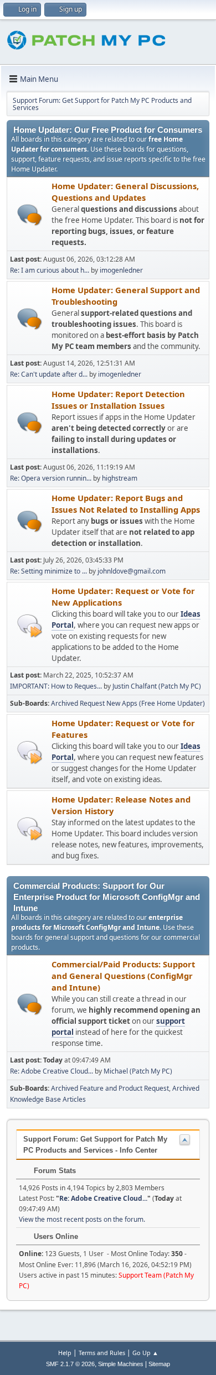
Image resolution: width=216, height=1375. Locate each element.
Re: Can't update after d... (49, 374)
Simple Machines (120, 1364)
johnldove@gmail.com (131, 571)
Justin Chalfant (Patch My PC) (156, 686)
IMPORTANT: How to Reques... (56, 686)
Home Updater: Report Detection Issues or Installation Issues (118, 399)
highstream (119, 478)
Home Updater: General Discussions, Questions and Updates (125, 191)
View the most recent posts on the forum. (82, 1219)
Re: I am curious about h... (49, 270)
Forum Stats (54, 1170)
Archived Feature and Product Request (110, 1088)
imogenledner (121, 270)
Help (64, 1352)
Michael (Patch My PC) (138, 1071)
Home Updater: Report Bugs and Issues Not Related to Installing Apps (126, 503)
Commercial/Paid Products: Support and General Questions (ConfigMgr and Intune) (123, 976)
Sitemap (159, 1364)
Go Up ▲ (145, 1352)
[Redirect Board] (29, 625)
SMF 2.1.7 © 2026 (70, 1364)
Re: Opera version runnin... (50, 478)
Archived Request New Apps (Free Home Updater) (128, 703)
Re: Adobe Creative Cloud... (51, 1071)
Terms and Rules (102, 1352)
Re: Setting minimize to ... (48, 571)
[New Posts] (29, 214)
